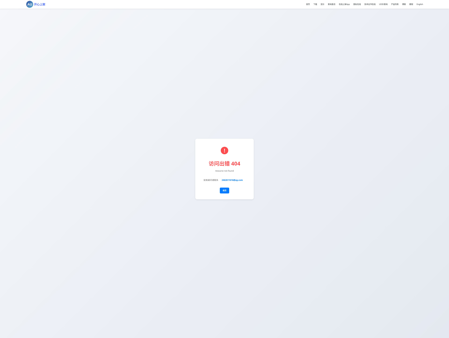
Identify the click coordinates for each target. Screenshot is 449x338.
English (420, 4)
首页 (308, 4)
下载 (315, 4)
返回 (224, 190)
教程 (411, 4)
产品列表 (395, 4)
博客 (404, 4)
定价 (322, 4)
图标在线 (357, 4)
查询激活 (331, 4)
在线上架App (344, 4)
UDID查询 (383, 4)
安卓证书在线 (370, 4)
